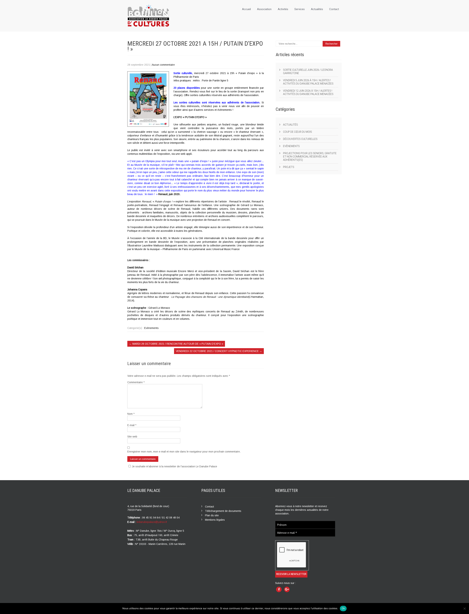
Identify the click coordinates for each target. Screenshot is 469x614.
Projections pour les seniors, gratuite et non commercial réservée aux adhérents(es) (310, 156)
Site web (132, 436)
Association (264, 9)
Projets (288, 167)
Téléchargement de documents (223, 510)
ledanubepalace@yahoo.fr (152, 521)
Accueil (246, 9)
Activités (283, 9)
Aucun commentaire (163, 64)
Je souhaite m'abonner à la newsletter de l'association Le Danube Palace (174, 466)
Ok (343, 608)
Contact (334, 9)
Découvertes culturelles (300, 139)
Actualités (317, 9)
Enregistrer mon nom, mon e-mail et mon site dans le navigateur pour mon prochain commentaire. (184, 451)
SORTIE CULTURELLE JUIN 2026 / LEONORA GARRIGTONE (308, 71)
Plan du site (212, 515)
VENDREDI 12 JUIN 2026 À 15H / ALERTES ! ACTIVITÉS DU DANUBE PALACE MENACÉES (308, 92)
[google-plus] (287, 589)
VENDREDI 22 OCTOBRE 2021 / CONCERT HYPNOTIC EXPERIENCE (219, 351)
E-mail (131, 425)
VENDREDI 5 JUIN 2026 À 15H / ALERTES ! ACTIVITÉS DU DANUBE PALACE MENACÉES (308, 82)
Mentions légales (215, 519)
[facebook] (279, 589)
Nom (130, 413)
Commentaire (136, 382)
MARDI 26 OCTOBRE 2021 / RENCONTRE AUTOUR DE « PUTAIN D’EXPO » (176, 343)
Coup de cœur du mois (297, 131)
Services (299, 9)
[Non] (464, 608)
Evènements (151, 328)
